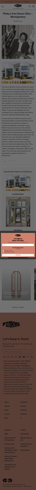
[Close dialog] (34, 234)
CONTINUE (18, 255)
